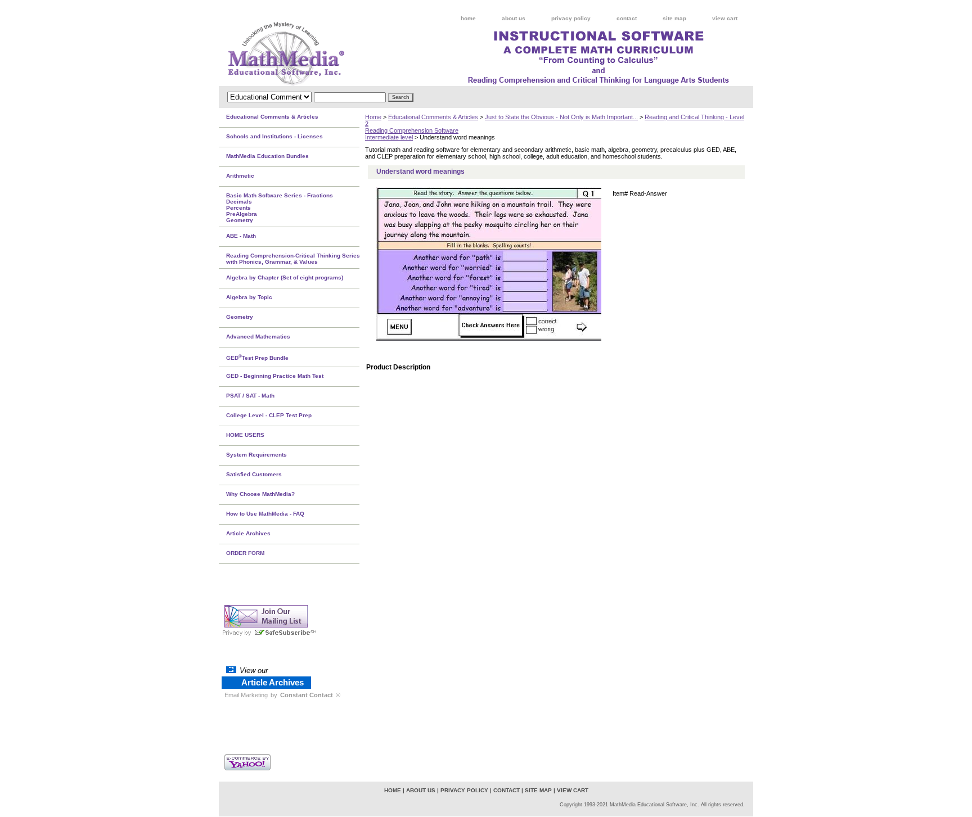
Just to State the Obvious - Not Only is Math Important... (561, 117)
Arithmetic (240, 176)
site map (674, 18)
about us (513, 18)
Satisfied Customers (254, 474)
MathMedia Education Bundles (267, 156)
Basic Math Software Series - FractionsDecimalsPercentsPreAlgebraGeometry (279, 207)
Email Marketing (246, 695)
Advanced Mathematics (258, 336)
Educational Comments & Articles (433, 117)
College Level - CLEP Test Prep (269, 415)
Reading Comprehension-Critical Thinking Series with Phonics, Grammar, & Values (293, 258)
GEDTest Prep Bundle (257, 357)
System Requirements (256, 455)
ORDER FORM (245, 553)
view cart (724, 18)
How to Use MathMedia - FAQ (265, 514)
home (468, 18)
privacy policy (571, 18)
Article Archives (248, 533)
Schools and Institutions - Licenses (274, 136)
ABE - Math (241, 236)
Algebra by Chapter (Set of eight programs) (284, 277)
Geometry (239, 317)
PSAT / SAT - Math (250, 395)
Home (373, 117)
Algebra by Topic (249, 297)
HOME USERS (245, 435)
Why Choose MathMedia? (260, 494)
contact (626, 18)
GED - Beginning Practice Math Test (274, 376)
